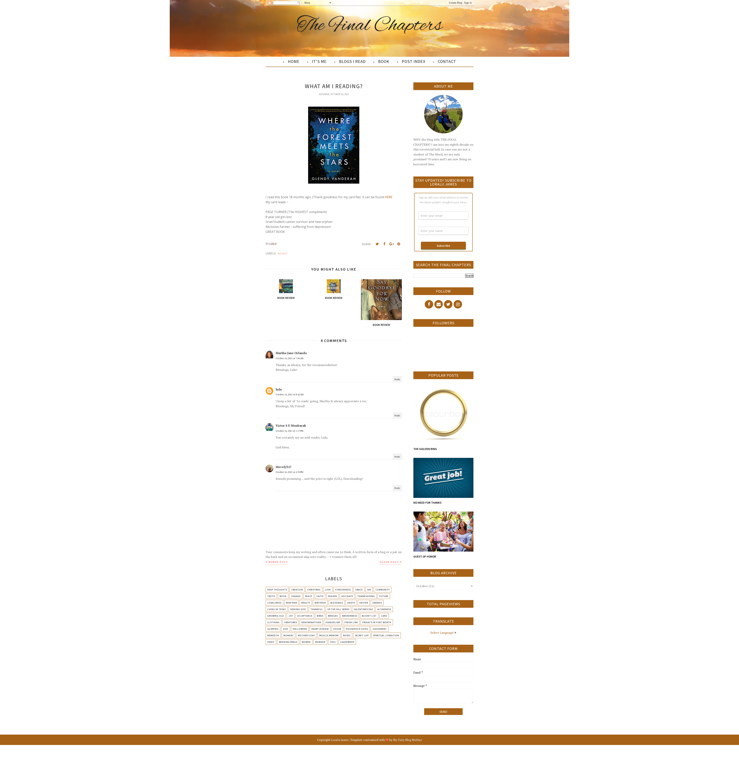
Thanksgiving (366, 596)
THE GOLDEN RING (425, 449)
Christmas (313, 589)
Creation (297, 589)
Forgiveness (343, 589)
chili (333, 641)
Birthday (320, 602)
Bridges (333, 615)
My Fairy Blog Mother (407, 740)
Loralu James (340, 740)
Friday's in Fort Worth (376, 622)
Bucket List (369, 615)
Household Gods (357, 628)
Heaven (332, 596)
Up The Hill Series (338, 609)
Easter (363, 602)
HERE (388, 197)
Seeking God (298, 609)
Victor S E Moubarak (291, 425)
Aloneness (384, 609)
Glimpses (272, 628)
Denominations (311, 622)
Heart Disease (320, 628)
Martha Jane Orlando (291, 353)
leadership (347, 641)
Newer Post (278, 562)
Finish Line (351, 622)
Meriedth (273, 635)
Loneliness (274, 602)
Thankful (316, 609)
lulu (279, 389)
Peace (308, 596)
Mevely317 (284, 467)
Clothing (273, 622)
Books (282, 253)
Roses (346, 635)
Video (270, 641)
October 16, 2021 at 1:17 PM (289, 430)
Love (328, 589)
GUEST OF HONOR (424, 556)
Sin (369, 589)
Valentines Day (363, 609)
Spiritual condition (386, 635)
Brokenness (349, 615)
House (337, 628)
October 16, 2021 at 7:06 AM (289, 358)
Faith (320, 596)
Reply (397, 379)
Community (382, 589)
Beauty (305, 602)
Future (383, 596)
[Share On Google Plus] (391, 244)
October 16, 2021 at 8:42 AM (289, 394)
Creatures (290, 622)
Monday (288, 635)
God (285, 628)
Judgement (379, 628)
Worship (320, 641)
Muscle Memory (329, 635)
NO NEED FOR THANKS (427, 502)
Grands (377, 602)
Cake (384, 615)
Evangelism (333, 622)
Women (306, 641)
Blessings (336, 602)
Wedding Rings (288, 641)
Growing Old (275, 615)
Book (283, 596)
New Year (291, 602)
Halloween (300, 628)
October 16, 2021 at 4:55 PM (289, 472)
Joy (290, 615)
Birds (320, 615)
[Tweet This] (377, 244)
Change (296, 596)
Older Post (389, 562)
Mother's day (306, 635)
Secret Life (362, 635)
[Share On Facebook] (384, 244)
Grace (359, 589)
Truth (271, 596)
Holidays (347, 596)
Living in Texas (276, 609)
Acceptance (304, 615)
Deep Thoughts (277, 589)
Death (351, 602)
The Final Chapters (369, 26)
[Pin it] (398, 244)
